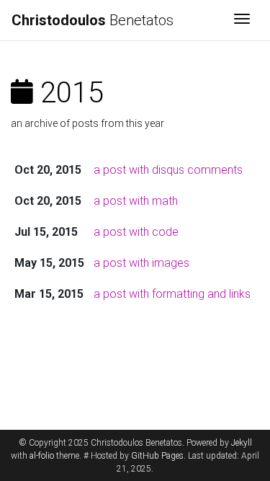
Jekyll (241, 443)
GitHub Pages (157, 456)
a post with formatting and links (172, 294)
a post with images (141, 263)
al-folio (42, 456)
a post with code (136, 232)
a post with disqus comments (168, 170)
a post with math (136, 201)
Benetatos (93, 20)
